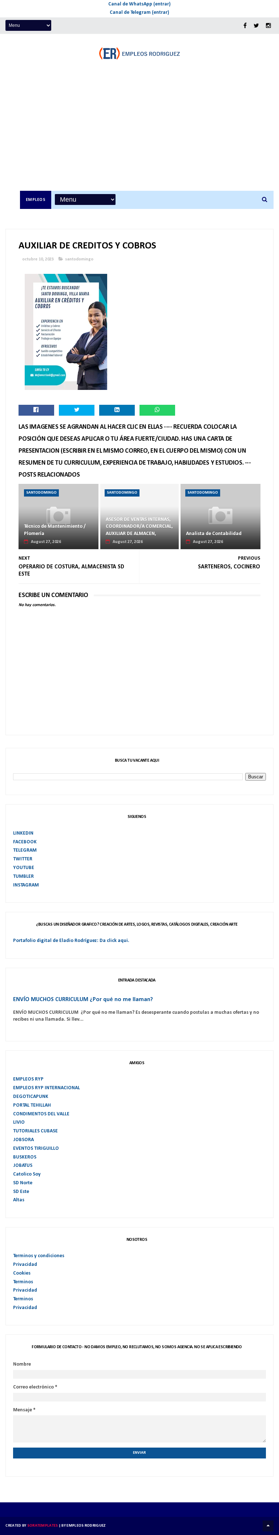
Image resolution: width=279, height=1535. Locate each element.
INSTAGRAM (26, 885)
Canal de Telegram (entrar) (139, 12)
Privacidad (25, 1264)
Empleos (36, 200)
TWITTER (22, 859)
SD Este (21, 1191)
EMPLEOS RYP (28, 1079)
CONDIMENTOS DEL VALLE (41, 1114)
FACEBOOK (25, 842)
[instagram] (268, 25)
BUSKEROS (24, 1157)
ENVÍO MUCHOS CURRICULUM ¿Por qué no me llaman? (83, 1000)
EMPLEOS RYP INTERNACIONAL (46, 1088)
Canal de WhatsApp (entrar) (139, 4)
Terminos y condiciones (38, 1256)
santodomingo (79, 259)
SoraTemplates (42, 1526)
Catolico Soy (27, 1174)
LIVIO (19, 1122)
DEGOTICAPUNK (30, 1096)
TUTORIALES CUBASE (35, 1131)
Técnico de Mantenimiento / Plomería (55, 530)
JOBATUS (22, 1165)
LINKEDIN (23, 833)
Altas (18, 1200)
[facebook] (245, 25)
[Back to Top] (268, 1525)
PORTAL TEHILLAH (32, 1105)
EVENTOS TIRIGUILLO (36, 1148)
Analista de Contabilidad (214, 533)
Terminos (23, 1282)
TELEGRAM (25, 850)
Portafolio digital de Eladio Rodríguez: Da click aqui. (71, 940)
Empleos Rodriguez (85, 1526)
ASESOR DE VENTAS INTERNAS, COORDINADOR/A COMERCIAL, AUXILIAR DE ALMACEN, (139, 526)
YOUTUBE (23, 868)
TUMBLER (23, 876)
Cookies (22, 1273)
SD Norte (22, 1183)
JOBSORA (23, 1140)
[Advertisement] (147, 136)
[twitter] (256, 25)
